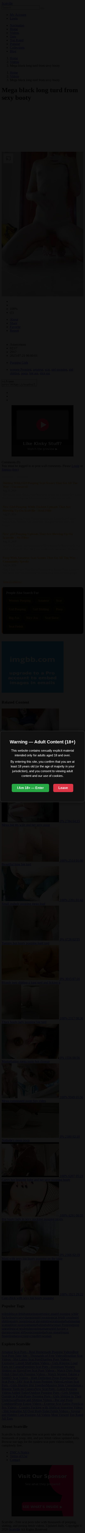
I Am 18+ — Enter (30, 788)
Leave (63, 788)
